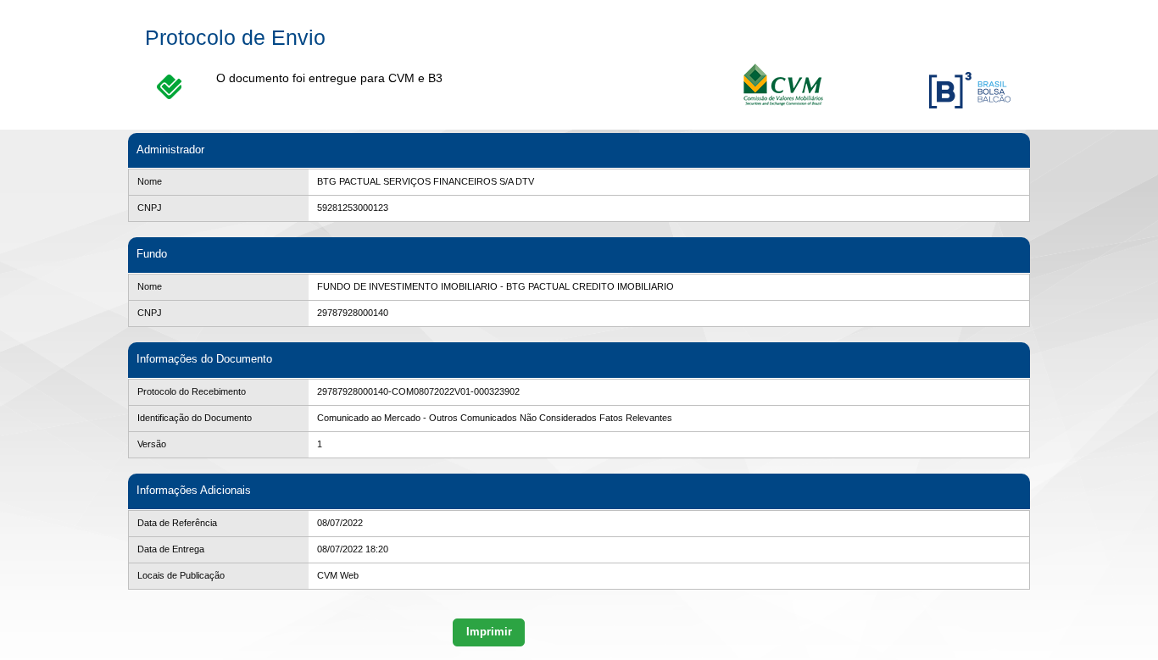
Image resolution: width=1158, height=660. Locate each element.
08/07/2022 (340, 523)
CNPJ (149, 207)
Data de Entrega (170, 549)
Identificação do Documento (194, 418)
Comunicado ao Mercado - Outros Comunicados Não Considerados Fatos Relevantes (494, 418)
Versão (151, 444)
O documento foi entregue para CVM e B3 (329, 78)
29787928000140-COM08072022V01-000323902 (418, 391)
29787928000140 (352, 313)
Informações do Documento (204, 358)
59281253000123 (352, 207)
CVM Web (338, 575)
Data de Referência (177, 523)
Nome (149, 181)
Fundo (151, 253)
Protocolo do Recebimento (191, 391)
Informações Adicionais (193, 490)
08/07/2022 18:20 (352, 549)
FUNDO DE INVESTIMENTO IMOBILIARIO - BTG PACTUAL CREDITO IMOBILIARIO (495, 286)
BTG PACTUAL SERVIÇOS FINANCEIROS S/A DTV (425, 181)
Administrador (170, 149)
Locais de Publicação (181, 575)
